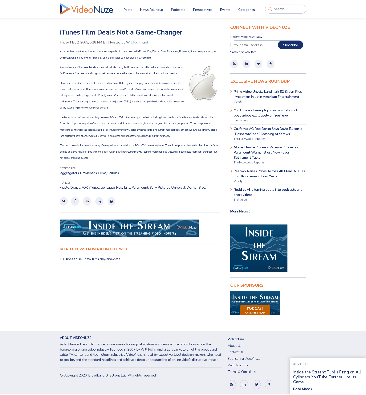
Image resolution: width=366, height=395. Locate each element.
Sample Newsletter (243, 52)
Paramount (140, 187)
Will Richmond (137, 42)
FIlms (102, 173)
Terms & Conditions (242, 371)
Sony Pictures (160, 187)
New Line (123, 187)
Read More (301, 389)
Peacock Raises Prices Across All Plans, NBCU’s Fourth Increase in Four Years (269, 176)
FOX (84, 187)
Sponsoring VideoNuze (244, 358)
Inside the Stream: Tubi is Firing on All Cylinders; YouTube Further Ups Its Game (327, 377)
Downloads (88, 173)
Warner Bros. (196, 187)
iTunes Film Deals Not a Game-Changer (121, 32)
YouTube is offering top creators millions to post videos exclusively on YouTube (266, 115)
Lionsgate (107, 187)
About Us (235, 345)
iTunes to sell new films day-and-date (91, 259)
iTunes (94, 187)
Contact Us (235, 352)
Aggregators (69, 173)
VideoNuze (236, 339)
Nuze (86, 8)
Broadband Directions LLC (107, 375)
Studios (113, 173)
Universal (178, 187)
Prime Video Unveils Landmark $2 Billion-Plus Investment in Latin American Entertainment (268, 96)
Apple (64, 187)
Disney (75, 187)
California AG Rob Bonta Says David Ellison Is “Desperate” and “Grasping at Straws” (268, 133)
